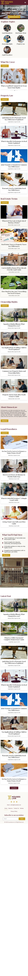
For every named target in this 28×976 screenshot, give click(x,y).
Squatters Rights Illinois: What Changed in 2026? (14, 325)
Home (5, 808)
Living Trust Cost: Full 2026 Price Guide (14, 523)
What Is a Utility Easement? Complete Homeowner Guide (14, 639)
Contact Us (16, 808)
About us (10, 808)
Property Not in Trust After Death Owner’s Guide (14, 395)
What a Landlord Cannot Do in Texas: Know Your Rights (14, 87)
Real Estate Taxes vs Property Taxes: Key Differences (14, 245)
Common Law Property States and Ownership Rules (14, 372)
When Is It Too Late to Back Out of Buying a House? (14, 222)
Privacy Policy (14, 811)
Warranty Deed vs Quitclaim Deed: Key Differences (14, 189)
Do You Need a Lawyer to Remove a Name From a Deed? (14, 452)
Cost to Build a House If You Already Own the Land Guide (14, 269)
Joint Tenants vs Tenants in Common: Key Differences (14, 166)
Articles (22, 808)
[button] (25, 2)
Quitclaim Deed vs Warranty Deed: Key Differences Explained (14, 118)
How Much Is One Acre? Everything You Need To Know (14, 292)
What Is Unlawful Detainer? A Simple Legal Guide (14, 499)
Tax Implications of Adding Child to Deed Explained (14, 348)
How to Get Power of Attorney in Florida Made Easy (14, 476)
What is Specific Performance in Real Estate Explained (14, 142)
